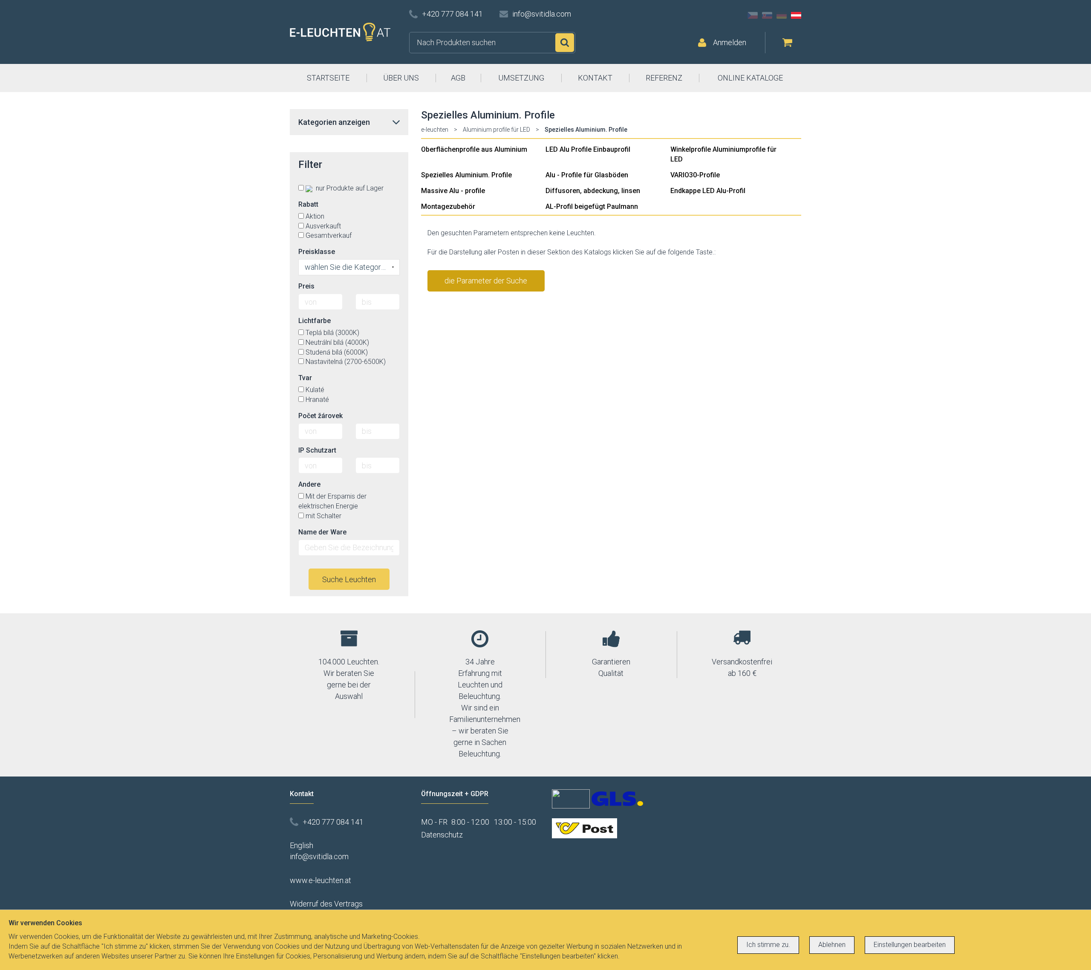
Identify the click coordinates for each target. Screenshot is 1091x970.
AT (796, 15)
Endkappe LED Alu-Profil (707, 191)
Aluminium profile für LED (496, 129)
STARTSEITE (328, 77)
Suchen (564, 42)
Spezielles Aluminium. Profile (466, 175)
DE (781, 15)
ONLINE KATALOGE (750, 77)
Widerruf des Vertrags (326, 903)
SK (767, 15)
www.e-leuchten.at (320, 880)
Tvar (305, 378)
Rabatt (308, 204)
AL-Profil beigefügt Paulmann (592, 206)
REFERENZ (664, 77)
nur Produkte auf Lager (349, 188)
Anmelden (729, 42)
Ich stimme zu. (768, 945)
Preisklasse (316, 252)
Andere (309, 484)
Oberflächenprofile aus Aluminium (474, 149)
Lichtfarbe (314, 321)
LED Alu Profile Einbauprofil (588, 149)
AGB (458, 77)
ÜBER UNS (401, 77)
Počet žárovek (320, 416)
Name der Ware (322, 532)
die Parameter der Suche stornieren (485, 284)
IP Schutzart (317, 450)
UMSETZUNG (521, 77)
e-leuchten (434, 129)
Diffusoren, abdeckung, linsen (593, 191)
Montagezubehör (448, 206)
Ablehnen (832, 945)
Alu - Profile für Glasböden (587, 175)
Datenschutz (442, 834)
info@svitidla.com (541, 13)
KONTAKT (595, 77)
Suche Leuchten (349, 579)
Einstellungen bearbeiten (910, 945)
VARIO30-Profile (695, 175)
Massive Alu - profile (453, 191)
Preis (306, 286)
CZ (753, 15)
